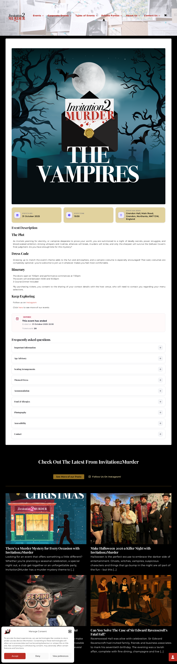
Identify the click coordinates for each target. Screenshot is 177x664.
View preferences (60, 656)
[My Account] (173, 657)
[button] (70, 631)
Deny (37, 656)
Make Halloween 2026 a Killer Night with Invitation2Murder (121, 550)
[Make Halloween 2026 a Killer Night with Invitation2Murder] (131, 518)
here (21, 307)
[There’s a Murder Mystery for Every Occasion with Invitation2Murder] (46, 518)
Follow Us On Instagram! (106, 476)
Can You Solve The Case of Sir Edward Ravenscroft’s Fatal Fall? (129, 632)
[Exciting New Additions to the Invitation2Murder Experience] (46, 600)
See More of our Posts (68, 476)
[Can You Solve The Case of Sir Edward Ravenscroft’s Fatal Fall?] (131, 600)
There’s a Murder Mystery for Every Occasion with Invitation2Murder (43, 550)
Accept (15, 656)
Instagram (31, 302)
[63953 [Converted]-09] (16, 13)
